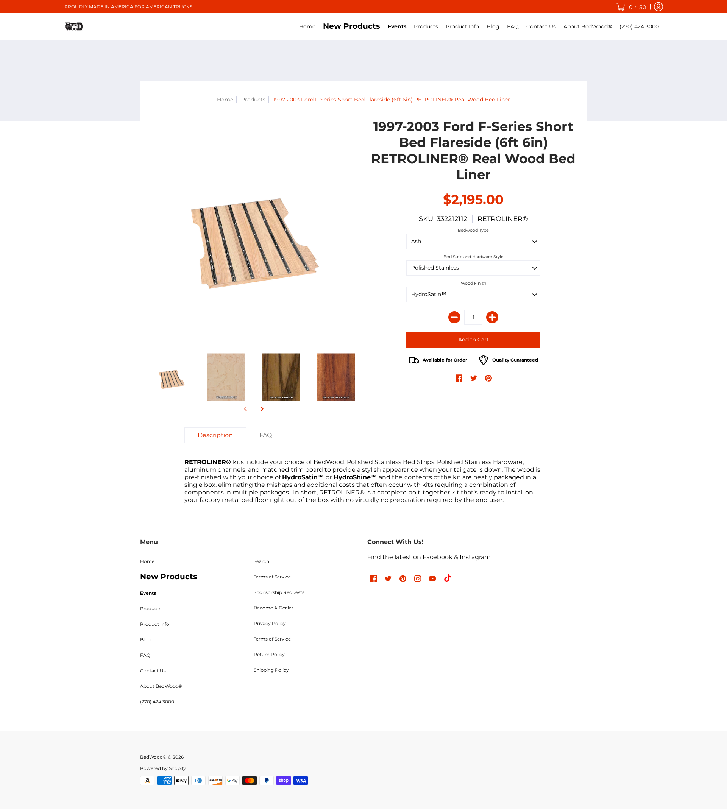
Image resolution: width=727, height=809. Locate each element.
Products (253, 99)
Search (261, 561)
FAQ (145, 655)
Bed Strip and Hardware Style (473, 256)
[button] (631, 6)
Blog (145, 639)
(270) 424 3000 (157, 702)
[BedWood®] (73, 26)
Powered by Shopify (163, 768)
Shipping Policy (271, 670)
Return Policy (269, 654)
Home (225, 99)
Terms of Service (272, 577)
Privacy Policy (270, 623)
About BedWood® (161, 686)
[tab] (215, 435)
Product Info (154, 624)
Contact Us (153, 670)
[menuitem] (307, 26)
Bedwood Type (473, 230)
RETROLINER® (502, 219)
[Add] (492, 317)
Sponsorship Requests (279, 592)
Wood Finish (473, 283)
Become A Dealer (273, 608)
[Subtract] (454, 317)
